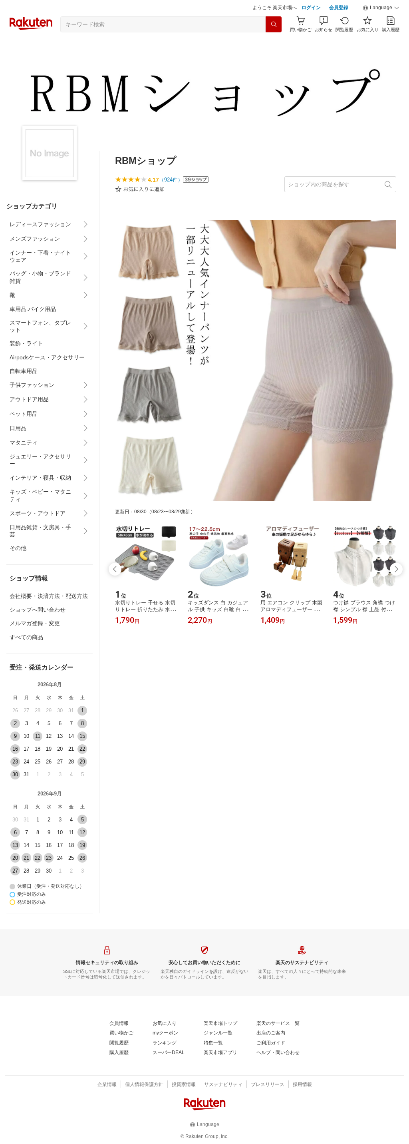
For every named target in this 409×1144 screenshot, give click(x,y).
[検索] (274, 24)
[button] (381, 8)
